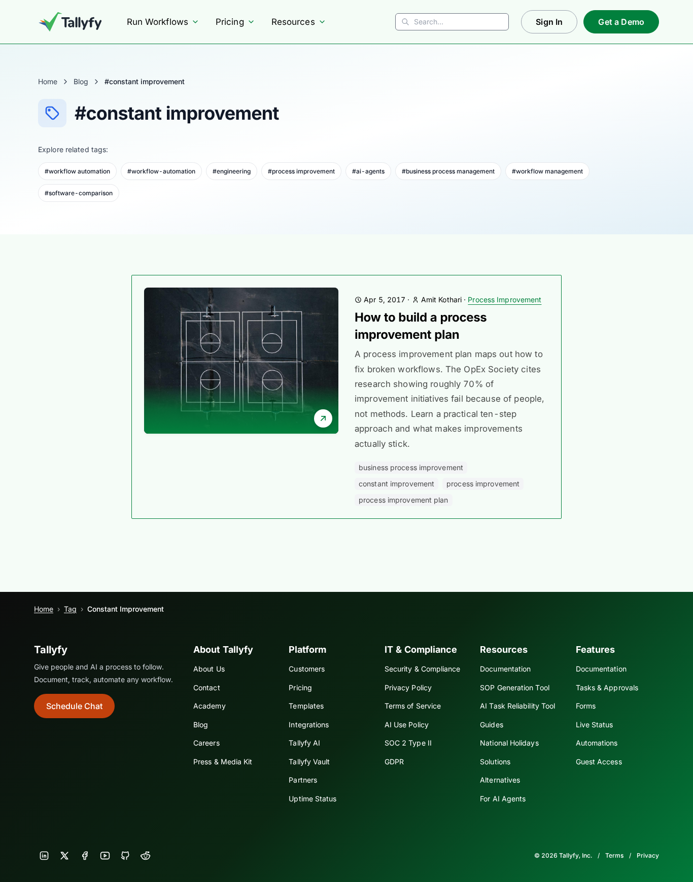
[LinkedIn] (44, 855)
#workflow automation (77, 171)
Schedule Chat (74, 706)
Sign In (549, 22)
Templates (306, 705)
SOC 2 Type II (408, 742)
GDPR (394, 761)
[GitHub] (125, 855)
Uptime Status (312, 798)
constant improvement (396, 483)
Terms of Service (413, 705)
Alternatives (500, 779)
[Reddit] (145, 855)
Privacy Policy (408, 687)
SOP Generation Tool (514, 687)
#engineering (232, 171)
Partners (303, 779)
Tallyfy (50, 650)
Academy (209, 705)
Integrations (309, 724)
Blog (81, 81)
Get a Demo (621, 22)
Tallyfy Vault (309, 761)
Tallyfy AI (304, 742)
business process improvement (411, 467)
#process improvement (301, 171)
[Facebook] (85, 855)
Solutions (495, 761)
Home (47, 81)
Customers (307, 668)
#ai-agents (368, 171)
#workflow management (547, 171)
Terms (614, 855)
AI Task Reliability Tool (517, 705)
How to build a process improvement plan (421, 326)
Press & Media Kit (222, 761)
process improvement (482, 483)
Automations (597, 742)
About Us (209, 668)
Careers (206, 742)
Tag (70, 609)
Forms (586, 705)
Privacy (648, 855)
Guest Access (599, 761)
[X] (64, 855)
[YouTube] (105, 855)
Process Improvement (504, 299)
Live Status (594, 724)
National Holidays (509, 742)
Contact (206, 687)
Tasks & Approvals (607, 687)
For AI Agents (503, 798)
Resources (293, 22)
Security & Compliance (423, 668)
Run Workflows (157, 22)
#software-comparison (79, 193)
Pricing (230, 22)
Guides (491, 724)
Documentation (505, 668)
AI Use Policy (407, 724)
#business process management (448, 171)
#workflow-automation (161, 171)
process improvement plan (403, 500)
